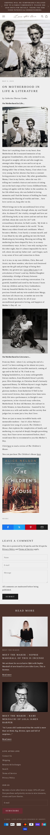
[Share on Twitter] (19, 527)
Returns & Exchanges (11, 765)
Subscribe (12, 811)
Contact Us (7, 756)
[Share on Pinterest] (30, 527)
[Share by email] (42, 527)
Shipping (6, 760)
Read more (7, 675)
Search (5, 769)
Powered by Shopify (36, 819)
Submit (10, 597)
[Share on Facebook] (8, 527)
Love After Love (31, 270)
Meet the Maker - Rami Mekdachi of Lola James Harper (20, 719)
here (9, 446)
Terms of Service (26, 549)
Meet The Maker (10, 650)
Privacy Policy (8, 549)
